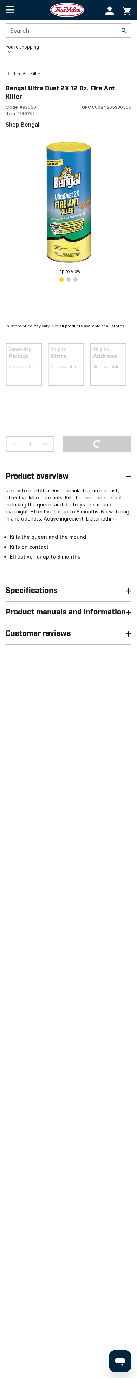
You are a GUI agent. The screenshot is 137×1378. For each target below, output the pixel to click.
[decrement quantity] (15, 443)
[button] (109, 10)
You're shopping (22, 47)
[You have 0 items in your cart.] (127, 10)
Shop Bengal (22, 124)
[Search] (124, 30)
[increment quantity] (45, 443)
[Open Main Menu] (10, 9)
